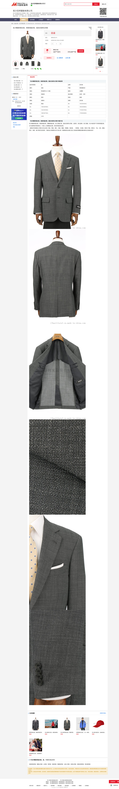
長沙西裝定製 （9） (18, 87)
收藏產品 (17, 68)
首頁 (12, 23)
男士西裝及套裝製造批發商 (66, 780)
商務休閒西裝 (80, 764)
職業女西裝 (39, 764)
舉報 (24, 68)
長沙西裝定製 (22, 23)
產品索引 (15, 122)
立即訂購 (67, 58)
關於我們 (31, 785)
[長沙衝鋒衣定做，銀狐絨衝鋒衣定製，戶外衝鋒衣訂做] (100, 47)
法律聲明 (74, 785)
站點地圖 (52, 785)
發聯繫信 (49, 58)
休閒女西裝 (73, 764)
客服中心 (45, 785)
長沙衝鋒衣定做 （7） (18, 89)
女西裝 (45, 764)
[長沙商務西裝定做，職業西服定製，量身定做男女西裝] (100, 61)
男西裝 (49, 764)
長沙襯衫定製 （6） (18, 85)
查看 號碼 (15, 99)
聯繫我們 (38, 785)
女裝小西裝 (67, 764)
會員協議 (67, 785)
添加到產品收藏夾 (17, 125)
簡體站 (80, 785)
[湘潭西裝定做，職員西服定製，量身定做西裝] (100, 34)
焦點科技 (61, 787)
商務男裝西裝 (32, 764)
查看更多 (19, 106)
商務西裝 (54, 764)
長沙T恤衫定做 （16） (19, 80)
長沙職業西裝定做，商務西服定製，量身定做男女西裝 (61, 781)
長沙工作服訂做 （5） (18, 83)
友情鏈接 (87, 785)
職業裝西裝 (60, 764)
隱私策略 (60, 785)
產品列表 (16, 23)
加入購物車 (60, 58)
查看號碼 (80, 51)
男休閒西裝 (87, 764)
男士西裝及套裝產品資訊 (52, 780)
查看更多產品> (103, 713)
